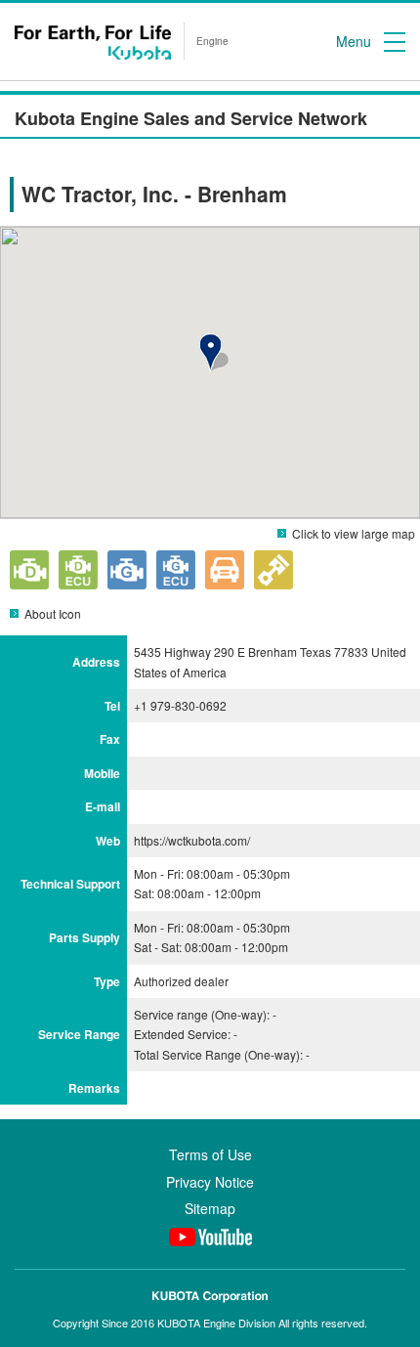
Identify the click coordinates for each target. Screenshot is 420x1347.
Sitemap (210, 1208)
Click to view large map (353, 533)
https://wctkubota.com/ (192, 840)
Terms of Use (210, 1154)
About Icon (52, 613)
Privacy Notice (210, 1182)
